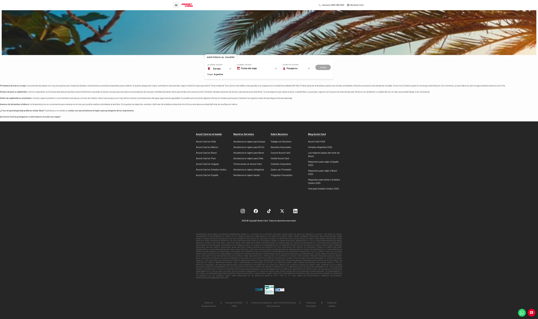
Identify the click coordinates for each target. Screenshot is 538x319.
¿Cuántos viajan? (290, 65)
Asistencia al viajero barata (246, 175)
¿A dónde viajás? (215, 65)
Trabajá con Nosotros (281, 141)
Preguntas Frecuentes (281, 175)
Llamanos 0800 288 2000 (333, 5)
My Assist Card (357, 5)
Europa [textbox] (217, 68)
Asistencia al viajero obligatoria (248, 169)
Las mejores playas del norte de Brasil (324, 155)
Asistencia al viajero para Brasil (248, 153)
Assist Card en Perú (206, 158)
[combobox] (219, 69)
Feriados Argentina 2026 (320, 147)
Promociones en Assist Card (247, 164)
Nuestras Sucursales (281, 147)
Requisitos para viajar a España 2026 (323, 163)
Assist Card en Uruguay (207, 164)
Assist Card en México (207, 147)
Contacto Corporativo (281, 164)
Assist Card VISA (316, 141)
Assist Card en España (207, 175)
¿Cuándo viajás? (244, 65)
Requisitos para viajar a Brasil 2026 (322, 172)
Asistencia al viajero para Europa (249, 141)
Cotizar (323, 67)
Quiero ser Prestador (281, 169)
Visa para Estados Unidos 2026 (323, 188)
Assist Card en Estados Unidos (211, 169)
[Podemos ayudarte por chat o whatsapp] (522, 313)
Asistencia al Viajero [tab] (221, 57)
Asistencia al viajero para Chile (248, 158)
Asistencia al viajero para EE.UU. (249, 147)
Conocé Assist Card (280, 153)
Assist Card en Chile (206, 141)
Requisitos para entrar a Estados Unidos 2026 (324, 181)
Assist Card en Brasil (206, 153)
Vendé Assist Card (280, 158)
